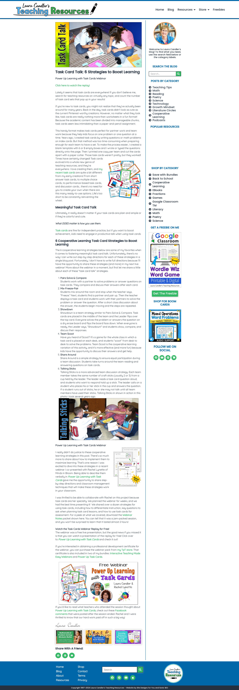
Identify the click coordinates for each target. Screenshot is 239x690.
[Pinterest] (167, 357)
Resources (185, 9)
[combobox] (119, 670)
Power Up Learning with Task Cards (75, 610)
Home (159, 9)
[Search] (178, 74)
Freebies (219, 9)
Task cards (61, 230)
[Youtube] (161, 357)
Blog (171, 9)
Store (202, 9)
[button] (58, 655)
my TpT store (124, 549)
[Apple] (132, 677)
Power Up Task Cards (90, 556)
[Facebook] (155, 357)
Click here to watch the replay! (72, 85)
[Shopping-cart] (173, 357)
